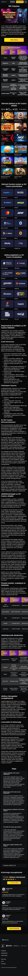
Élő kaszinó (10, 109)
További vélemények (14, 928)
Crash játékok (16, 109)
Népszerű (3, 109)
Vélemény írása (14, 882)
